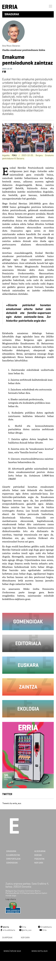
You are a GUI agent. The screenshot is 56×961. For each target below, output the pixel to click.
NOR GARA (38, 863)
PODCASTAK (39, 859)
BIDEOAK (38, 855)
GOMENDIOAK (12, 863)
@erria (6, 927)
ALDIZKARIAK (40, 851)
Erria (24, 927)
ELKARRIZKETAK (13, 855)
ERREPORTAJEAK (13, 859)
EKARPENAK (7, 937)
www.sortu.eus (39, 950)
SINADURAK (11, 851)
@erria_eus (26, 930)
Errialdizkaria (46, 927)
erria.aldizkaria (8, 930)
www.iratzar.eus (12, 950)
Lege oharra (11, 899)
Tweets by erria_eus (11, 803)
